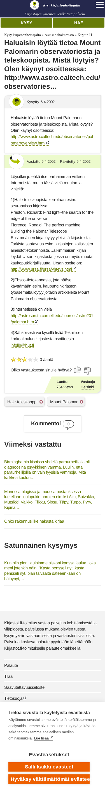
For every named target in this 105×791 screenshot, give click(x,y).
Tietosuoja (13, 698)
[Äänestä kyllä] (77, 369)
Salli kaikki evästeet (49, 767)
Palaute (11, 665)
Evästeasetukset (49, 754)
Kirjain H (85, 34)
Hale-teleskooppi (22, 401)
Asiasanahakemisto (59, 34)
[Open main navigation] (100, 5)
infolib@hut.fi (22, 345)
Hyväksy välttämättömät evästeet (50, 779)
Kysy (26, 22)
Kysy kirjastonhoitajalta (22, 34)
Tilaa (8, 676)
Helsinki (87, 387)
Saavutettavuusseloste (24, 687)
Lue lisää (41, 738)
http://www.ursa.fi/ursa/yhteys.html (41, 269)
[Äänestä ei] (87, 371)
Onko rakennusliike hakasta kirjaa (34, 521)
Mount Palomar (64, 401)
